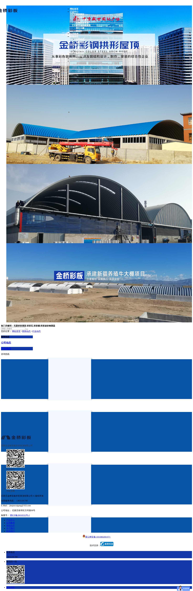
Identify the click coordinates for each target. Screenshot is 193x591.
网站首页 (16, 331)
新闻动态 (26, 331)
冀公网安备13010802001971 (97, 537)
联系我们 (10, 531)
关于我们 (10, 528)
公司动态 (6, 342)
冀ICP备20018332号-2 (20, 515)
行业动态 (36, 331)
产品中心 (10, 520)
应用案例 (10, 523)
